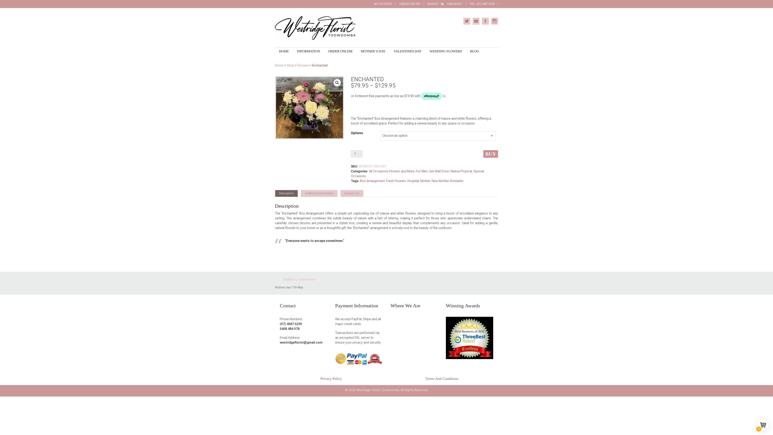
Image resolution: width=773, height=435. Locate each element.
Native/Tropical (461, 171)
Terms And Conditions (441, 379)
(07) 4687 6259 (291, 324)
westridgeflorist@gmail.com (301, 342)
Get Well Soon (439, 171)
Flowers (303, 65)
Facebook (485, 21)
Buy (490, 154)
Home (279, 65)
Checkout (454, 3)
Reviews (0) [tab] (352, 193)
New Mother (440, 181)
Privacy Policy (331, 379)
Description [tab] (286, 193)
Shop (290, 65)
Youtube (476, 21)
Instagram (494, 21)
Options (357, 133)
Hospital (413, 181)
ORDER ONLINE (409, 3)
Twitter (466, 21)
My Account (383, 3)
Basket (433, 3)
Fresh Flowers (396, 181)
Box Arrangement (372, 181)
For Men (422, 171)
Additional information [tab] (319, 193)
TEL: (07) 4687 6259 (482, 3)
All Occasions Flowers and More (391, 171)
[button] (337, 82)
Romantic (457, 181)
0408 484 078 (290, 329)
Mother (425, 181)
